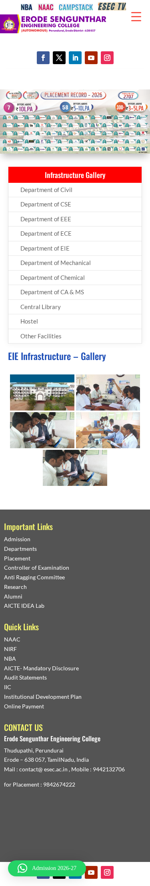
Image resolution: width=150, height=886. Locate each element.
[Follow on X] (59, 57)
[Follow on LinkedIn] (75, 57)
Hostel (29, 321)
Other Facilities (41, 336)
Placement (17, 558)
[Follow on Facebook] (43, 57)
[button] (47, 868)
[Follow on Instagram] (107, 57)
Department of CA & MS (52, 291)
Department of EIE (45, 248)
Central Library (40, 306)
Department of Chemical (52, 277)
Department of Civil (46, 189)
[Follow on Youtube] (91, 57)
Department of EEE (45, 219)
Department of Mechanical (55, 262)
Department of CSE (45, 204)
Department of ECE (46, 233)
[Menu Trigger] (136, 16)
